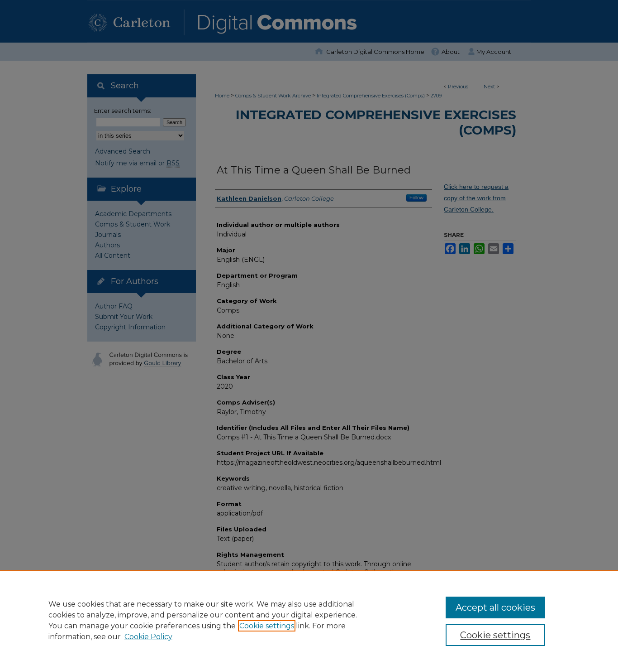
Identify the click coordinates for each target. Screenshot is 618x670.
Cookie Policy (148, 636)
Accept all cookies (495, 607)
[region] (309, 620)
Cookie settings (266, 626)
